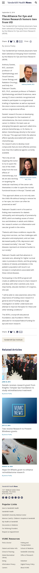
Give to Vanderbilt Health (10, 508)
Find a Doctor (6, 543)
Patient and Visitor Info (9, 548)
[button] (3, 3)
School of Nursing (8, 552)
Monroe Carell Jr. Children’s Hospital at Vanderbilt (18, 518)
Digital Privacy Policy (27, 564)
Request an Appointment (10, 532)
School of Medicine (27, 548)
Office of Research (27, 555)
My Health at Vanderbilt (10, 522)
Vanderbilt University (27, 552)
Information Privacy (8, 564)
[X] (16, 498)
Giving (4, 561)
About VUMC (25, 568)
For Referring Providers (10, 528)
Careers (4, 568)
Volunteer (24, 561)
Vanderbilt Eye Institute (13, 340)
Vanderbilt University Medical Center (14, 515)
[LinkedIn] (19, 498)
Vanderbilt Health (8, 511)
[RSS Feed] (3, 498)
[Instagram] (12, 498)
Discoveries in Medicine (10, 525)
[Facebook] (6, 498)
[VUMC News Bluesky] (22, 498)
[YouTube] (9, 498)
